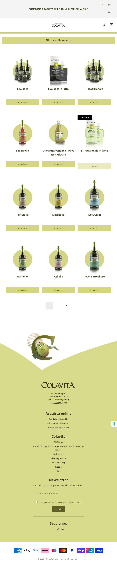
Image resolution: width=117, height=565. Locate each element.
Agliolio (58, 276)
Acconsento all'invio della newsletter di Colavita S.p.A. (60, 502)
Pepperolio (22, 150)
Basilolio (22, 276)
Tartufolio (22, 214)
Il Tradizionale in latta (94, 150)
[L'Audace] (22, 70)
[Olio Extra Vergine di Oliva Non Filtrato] (58, 132)
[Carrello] (111, 25)
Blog (58, 471)
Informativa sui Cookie (58, 427)
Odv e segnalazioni (58, 458)
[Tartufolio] (22, 196)
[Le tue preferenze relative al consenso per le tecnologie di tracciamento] (114, 424)
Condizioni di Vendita (58, 419)
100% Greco (94, 214)
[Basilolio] (22, 258)
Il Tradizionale (94, 89)
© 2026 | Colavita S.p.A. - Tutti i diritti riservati (57, 559)
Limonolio (58, 214)
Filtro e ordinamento (58, 40)
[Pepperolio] (22, 132)
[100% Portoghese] (94, 258)
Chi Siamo (58, 442)
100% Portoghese (94, 276)
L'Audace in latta (58, 89)
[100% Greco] (94, 196)
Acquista (22, 102)
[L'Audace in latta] (58, 70)
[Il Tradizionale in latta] (94, 132)
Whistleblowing (58, 462)
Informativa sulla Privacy (58, 423)
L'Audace (22, 89)
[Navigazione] (5, 25)
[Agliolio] (58, 258)
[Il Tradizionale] (94, 70)
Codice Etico (58, 454)
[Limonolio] (58, 196)
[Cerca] (104, 25)
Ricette (58, 466)
